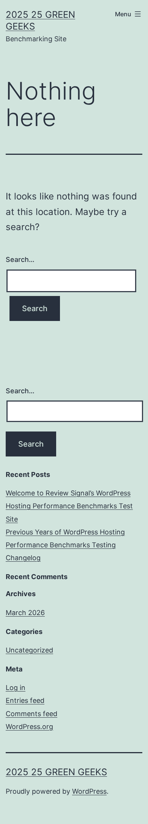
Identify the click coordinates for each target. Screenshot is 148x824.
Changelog (23, 558)
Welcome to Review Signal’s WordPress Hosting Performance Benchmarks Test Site (69, 506)
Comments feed (31, 714)
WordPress (89, 791)
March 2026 (25, 613)
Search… (20, 259)
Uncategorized (29, 650)
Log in (15, 688)
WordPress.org (29, 727)
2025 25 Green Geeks (56, 771)
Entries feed (25, 700)
